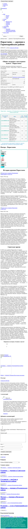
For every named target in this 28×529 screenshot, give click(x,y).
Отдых (4, 19)
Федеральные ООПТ (11, 31)
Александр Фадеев (14, 47)
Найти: (5, 36)
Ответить (5, 413)
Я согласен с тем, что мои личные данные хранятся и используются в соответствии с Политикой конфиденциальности (14, 423)
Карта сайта (6, 32)
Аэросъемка (6, 26)
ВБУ (4, 14)
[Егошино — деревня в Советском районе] (11, 467)
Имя (2, 444)
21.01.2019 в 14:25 (7, 399)
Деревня (8, 22)
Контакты (5, 4)
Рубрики (3, 462)
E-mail (2, 446)
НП (4, 20)
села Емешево (4, 53)
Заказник (8, 29)
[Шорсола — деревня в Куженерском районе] (11, 485)
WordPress (11, 516)
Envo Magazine (20, 516)
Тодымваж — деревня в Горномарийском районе (12, 365)
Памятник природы (10, 30)
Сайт (2, 449)
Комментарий (4, 433)
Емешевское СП (7, 356)
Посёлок (8, 24)
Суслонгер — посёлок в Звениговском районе (9, 480)
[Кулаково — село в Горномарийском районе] (11, 502)
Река (7, 18)
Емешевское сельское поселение (19, 77)
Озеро (7, 16)
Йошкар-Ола (9, 21)
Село (7, 25)
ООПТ (4, 27)
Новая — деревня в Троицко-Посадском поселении (12, 375)
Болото (7, 15)
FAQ (4, 6)
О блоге (5, 3)
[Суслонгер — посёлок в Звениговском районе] (12, 476)
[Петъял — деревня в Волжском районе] (10, 494)
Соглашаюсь (8, 527)
